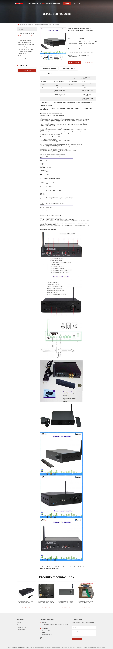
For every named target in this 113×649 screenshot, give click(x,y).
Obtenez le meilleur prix (75, 62)
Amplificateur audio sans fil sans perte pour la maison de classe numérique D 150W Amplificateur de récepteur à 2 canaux (26, 602)
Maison (30, 3)
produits (19, 624)
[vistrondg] (41, 638)
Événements (49, 3)
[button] (19, 594)
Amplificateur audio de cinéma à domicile (57, 566)
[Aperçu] (19, 3)
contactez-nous (77, 639)
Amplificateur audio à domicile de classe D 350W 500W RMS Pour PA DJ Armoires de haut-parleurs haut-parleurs (46, 602)
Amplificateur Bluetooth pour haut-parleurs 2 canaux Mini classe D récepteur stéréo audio (66, 602)
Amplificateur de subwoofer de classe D (49, 568)
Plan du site (31, 647)
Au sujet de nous (36, 3)
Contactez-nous (56, 3)
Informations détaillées (49, 68)
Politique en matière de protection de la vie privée (18, 647)
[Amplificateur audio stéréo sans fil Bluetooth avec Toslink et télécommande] (53, 41)
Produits (43, 3)
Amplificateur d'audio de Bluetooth (76, 566)
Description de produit (68, 68)
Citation (67, 3)
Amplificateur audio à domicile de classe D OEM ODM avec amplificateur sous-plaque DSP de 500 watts (86, 602)
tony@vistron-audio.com (47, 634)
